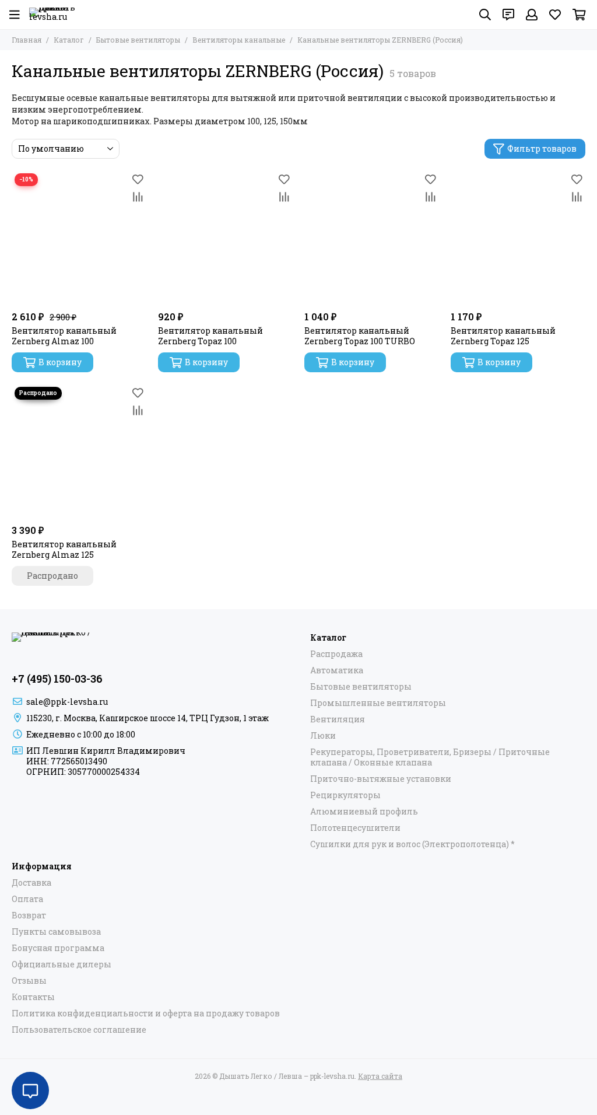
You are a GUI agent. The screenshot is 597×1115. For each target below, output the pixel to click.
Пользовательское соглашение (79, 1030)
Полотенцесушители (355, 828)
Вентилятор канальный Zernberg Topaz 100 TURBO (359, 336)
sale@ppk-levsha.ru (67, 701)
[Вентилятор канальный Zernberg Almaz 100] (79, 237)
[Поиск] (485, 14)
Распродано (52, 575)
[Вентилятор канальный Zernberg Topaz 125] (518, 237)
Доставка (31, 883)
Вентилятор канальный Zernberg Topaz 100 (210, 336)
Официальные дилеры (61, 964)
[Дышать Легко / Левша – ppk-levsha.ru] (52, 15)
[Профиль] (531, 14)
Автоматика (336, 670)
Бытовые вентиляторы (138, 39)
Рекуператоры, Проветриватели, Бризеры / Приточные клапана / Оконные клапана (430, 757)
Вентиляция (337, 719)
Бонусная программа (58, 948)
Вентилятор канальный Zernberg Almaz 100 (64, 336)
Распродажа (336, 654)
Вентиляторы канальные (238, 39)
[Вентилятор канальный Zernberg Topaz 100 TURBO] (371, 237)
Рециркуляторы (345, 795)
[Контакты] (508, 14)
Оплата (27, 899)
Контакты (33, 997)
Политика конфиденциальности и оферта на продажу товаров (146, 1013)
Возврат (29, 915)
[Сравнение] (137, 196)
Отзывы (29, 981)
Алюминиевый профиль (364, 811)
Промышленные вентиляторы (378, 703)
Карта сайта (380, 1076)
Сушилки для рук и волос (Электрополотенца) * (412, 844)
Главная (26, 39)
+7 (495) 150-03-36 (57, 678)
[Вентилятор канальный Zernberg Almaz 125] (79, 451)
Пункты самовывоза (56, 932)
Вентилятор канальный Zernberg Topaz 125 (503, 336)
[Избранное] (137, 179)
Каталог (69, 39)
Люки (323, 735)
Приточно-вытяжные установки (380, 779)
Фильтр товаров (542, 148)
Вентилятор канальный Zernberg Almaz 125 (64, 549)
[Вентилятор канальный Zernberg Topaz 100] (225, 237)
